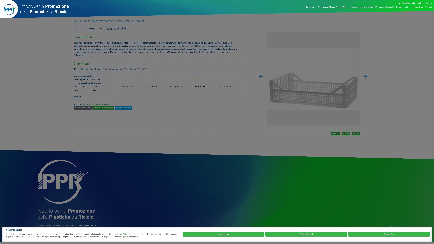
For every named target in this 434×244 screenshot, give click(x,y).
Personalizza (389, 234)
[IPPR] (9, 9)
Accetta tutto (223, 234)
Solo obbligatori (306, 234)
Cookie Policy (122, 234)
